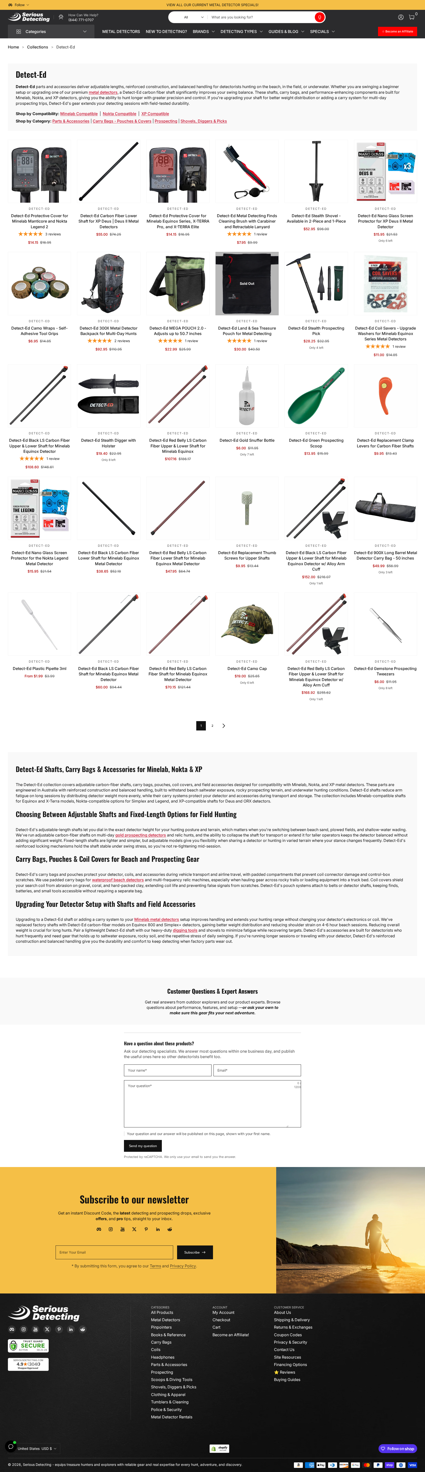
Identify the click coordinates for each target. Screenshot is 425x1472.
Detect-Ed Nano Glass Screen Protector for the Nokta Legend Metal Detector (39, 558)
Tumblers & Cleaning (170, 1401)
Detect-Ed (65, 47)
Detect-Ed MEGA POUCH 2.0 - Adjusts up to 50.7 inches (178, 331)
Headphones (162, 1357)
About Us (282, 1312)
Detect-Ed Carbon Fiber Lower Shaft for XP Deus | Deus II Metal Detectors (108, 221)
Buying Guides (287, 1379)
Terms (155, 1265)
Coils (155, 1349)
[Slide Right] (287, 5)
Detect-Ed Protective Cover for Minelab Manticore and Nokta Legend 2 (39, 221)
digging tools (185, 930)
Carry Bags (161, 1342)
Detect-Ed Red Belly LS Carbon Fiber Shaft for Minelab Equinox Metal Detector (178, 674)
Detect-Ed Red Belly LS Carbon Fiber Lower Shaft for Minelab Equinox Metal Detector (178, 558)
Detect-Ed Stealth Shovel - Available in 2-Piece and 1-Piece (316, 218)
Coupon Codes (288, 1334)
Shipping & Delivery (292, 1319)
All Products (162, 1312)
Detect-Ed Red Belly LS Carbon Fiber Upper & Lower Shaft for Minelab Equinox (178, 446)
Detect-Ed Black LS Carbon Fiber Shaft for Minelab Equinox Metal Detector (108, 674)
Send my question (143, 1146)
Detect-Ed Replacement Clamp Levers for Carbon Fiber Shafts (385, 443)
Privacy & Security (290, 1342)
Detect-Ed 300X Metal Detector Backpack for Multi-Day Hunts (108, 331)
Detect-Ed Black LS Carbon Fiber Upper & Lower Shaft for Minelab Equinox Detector (39, 446)
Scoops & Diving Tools (171, 1379)
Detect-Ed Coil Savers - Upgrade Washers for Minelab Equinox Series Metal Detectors (385, 334)
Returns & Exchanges (293, 1327)
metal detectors (103, 92)
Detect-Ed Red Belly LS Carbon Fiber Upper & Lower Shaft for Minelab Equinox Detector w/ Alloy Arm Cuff (316, 676)
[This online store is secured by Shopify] (219, 1448)
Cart (216, 1327)
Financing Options (290, 1364)
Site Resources (287, 1357)
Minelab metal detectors (156, 919)
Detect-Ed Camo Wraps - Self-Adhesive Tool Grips (39, 331)
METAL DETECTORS (121, 31)
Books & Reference (168, 1334)
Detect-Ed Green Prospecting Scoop (316, 443)
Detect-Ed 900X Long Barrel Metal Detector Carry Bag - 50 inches (385, 555)
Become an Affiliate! (230, 1334)
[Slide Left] (138, 5)
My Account (223, 1312)
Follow (20, 5)
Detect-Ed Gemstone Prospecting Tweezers (385, 671)
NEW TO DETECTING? (166, 31)
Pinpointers (161, 1327)
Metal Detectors (165, 1319)
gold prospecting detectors (140, 835)
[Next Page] (223, 725)
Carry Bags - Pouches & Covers (122, 121)
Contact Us (284, 1349)
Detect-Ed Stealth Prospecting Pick (316, 331)
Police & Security (166, 1409)
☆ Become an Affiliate (397, 31)
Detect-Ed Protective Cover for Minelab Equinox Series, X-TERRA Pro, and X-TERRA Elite (178, 221)
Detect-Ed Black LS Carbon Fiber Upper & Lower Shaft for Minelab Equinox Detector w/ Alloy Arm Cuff (316, 561)
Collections (37, 47)
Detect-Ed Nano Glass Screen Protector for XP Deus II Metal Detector (385, 221)
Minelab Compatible (79, 113)
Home (13, 47)
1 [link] (201, 726)
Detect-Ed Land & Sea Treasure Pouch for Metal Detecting (247, 331)
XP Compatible (155, 113)
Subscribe (192, 1252)
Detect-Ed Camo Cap (247, 668)
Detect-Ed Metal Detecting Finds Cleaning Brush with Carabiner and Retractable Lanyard (247, 221)
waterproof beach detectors (118, 879)
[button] (320, 17)
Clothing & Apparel (168, 1394)
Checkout (221, 1319)
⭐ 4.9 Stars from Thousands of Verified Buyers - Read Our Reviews (212, 5)
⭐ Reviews (284, 1372)
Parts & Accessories (71, 121)
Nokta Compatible (119, 113)
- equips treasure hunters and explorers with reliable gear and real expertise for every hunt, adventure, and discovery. (147, 1464)
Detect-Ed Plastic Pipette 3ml (39, 668)
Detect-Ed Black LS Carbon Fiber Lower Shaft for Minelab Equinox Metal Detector (108, 558)
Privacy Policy (183, 1265)
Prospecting (166, 121)
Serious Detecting (37, 1464)
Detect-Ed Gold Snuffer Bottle (247, 440)
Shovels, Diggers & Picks (204, 121)
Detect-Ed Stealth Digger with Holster (108, 443)
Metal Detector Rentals (171, 1416)
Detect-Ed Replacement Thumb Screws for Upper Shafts (247, 555)
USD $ (35, 1448)
